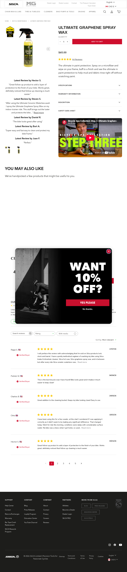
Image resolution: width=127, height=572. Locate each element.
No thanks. (88, 309)
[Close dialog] (109, 251)
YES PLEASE (87, 303)
